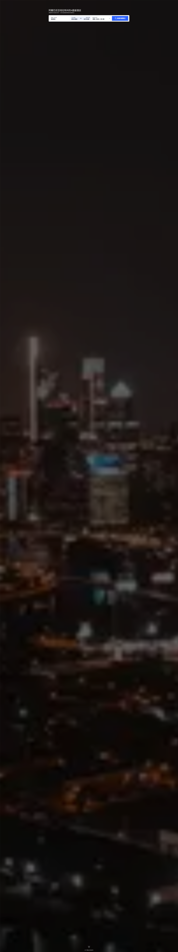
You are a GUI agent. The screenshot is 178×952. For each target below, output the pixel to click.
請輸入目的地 (54, 17)
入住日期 (73, 17)
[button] (148, 2)
